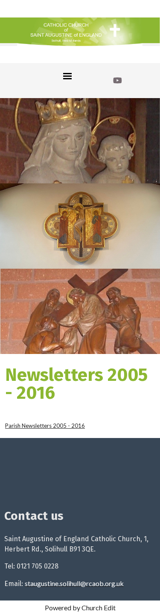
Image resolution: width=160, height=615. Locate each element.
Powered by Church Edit (80, 607)
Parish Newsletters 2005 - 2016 (45, 425)
